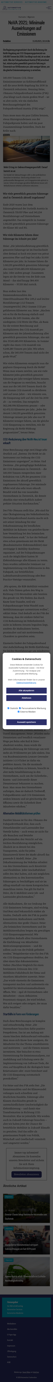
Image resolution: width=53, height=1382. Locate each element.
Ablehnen (26, 698)
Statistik (14, 708)
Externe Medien (28, 711)
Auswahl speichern (26, 722)
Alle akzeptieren (26, 690)
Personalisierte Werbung (33, 708)
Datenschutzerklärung (26, 682)
